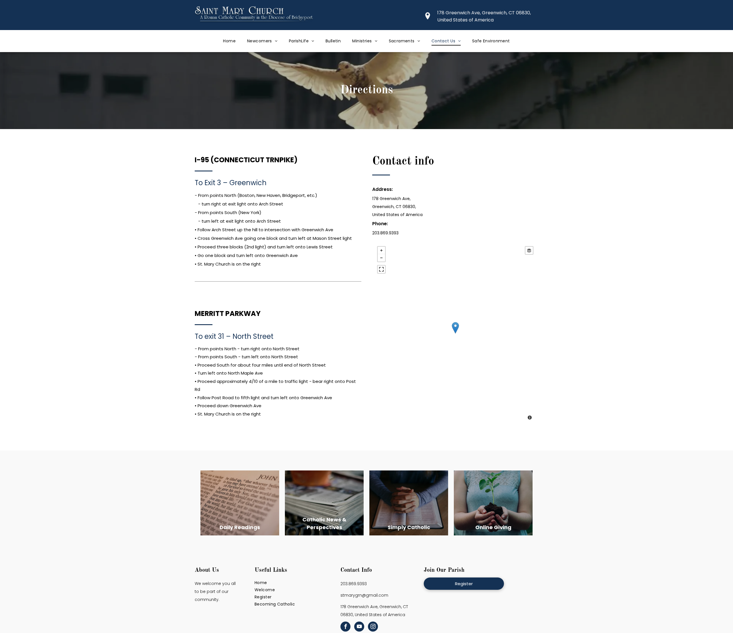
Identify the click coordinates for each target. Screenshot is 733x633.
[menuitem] (229, 41)
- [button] (381, 258)
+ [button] (381, 250)
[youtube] (359, 627)
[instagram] (373, 627)
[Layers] (529, 250)
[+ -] (455, 333)
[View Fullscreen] (381, 269)
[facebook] (345, 627)
